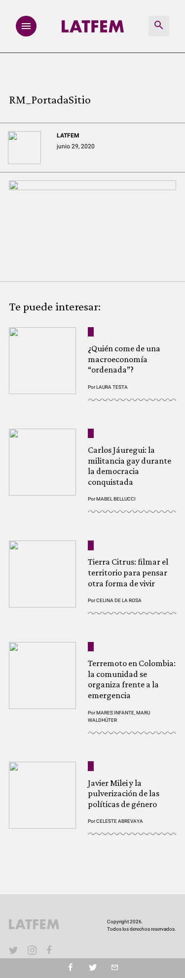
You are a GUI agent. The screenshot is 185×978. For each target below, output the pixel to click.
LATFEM (68, 135)
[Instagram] (32, 949)
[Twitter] (92, 968)
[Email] (114, 968)
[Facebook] (50, 949)
